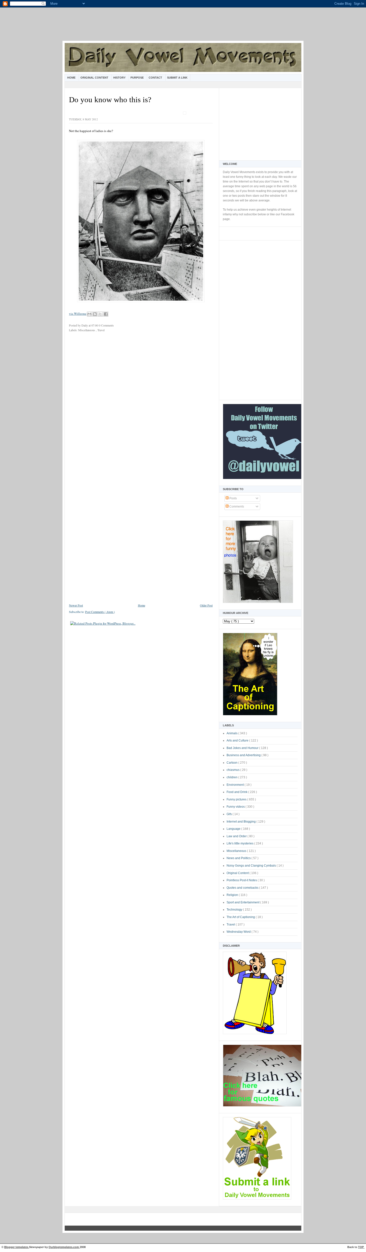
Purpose (137, 77)
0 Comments (106, 325)
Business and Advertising (244, 755)
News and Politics (239, 858)
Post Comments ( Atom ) (100, 612)
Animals (232, 733)
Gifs (230, 814)
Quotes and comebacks (243, 887)
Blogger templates (16, 1247)
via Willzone (77, 313)
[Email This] (89, 314)
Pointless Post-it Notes (242, 880)
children (232, 777)
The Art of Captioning (241, 917)
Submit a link (177, 77)
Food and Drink (237, 792)
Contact (156, 77)
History (119, 77)
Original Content (94, 77)
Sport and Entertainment (243, 902)
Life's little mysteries (240, 843)
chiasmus (233, 770)
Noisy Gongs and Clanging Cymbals (252, 865)
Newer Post (76, 605)
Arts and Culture (238, 740)
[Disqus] (141, 402)
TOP (361, 1247)
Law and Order (237, 836)
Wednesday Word (239, 931)
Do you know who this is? (110, 99)
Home (71, 77)
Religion (233, 895)
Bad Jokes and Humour (243, 748)
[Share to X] (100, 314)
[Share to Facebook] (105, 314)
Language (234, 829)
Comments (236, 506)
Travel (231, 924)
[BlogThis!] (94, 314)
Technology (235, 909)
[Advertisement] (183, 27)
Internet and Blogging (241, 821)
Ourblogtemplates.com (64, 1247)
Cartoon (232, 762)
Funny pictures (237, 799)
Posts (233, 498)
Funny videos (236, 806)
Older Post (206, 605)
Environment (235, 785)
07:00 (95, 325)
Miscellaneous (237, 851)
